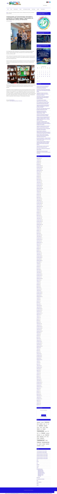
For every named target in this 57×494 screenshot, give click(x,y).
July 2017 (38, 316)
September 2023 (39, 206)
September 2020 (39, 260)
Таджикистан (42, 438)
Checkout (38, 464)
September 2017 (39, 313)
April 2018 (38, 302)
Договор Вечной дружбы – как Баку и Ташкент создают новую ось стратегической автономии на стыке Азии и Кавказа (43, 139)
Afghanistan (38, 422)
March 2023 (38, 215)
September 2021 (39, 242)
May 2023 (38, 212)
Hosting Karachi (26, 493)
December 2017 (39, 308)
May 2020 (38, 266)
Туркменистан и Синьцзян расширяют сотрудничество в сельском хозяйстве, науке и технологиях (43, 152)
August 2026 (38, 158)
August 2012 (38, 388)
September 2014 (39, 359)
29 (49, 76)
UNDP (37, 433)
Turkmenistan (40, 431)
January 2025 (38, 182)
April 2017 (38, 320)
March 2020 (38, 269)
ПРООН (47, 436)
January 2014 (38, 365)
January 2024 (38, 200)
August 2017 (38, 314)
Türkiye (46, 431)
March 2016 (38, 338)
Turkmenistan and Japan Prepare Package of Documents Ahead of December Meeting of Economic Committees (43, 97)
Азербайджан (47, 433)
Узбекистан (39, 442)
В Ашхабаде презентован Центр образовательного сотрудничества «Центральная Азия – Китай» (42, 112)
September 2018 (39, 296)
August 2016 (38, 332)
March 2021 (38, 251)
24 (39, 76)
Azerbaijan (42, 422)
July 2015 (38, 349)
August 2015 (38, 347)
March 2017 (38, 322)
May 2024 (38, 194)
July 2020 (38, 263)
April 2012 (38, 392)
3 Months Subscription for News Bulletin (42, 455)
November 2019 (39, 275)
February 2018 (39, 305)
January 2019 (38, 290)
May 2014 (38, 364)
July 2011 (38, 401)
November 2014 (39, 356)
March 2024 (38, 197)
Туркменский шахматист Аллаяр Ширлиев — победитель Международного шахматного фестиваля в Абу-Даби (43, 106)
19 (43, 74)
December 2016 (39, 326)
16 (37, 74)
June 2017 (38, 317)
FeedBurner (45, 416)
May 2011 (38, 404)
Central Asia (47, 422)
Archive (38, 461)
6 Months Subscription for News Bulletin (42, 458)
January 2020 (38, 272)
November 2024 (39, 185)
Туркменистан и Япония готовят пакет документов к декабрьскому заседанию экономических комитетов (42, 94)
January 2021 (38, 254)
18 (41, 74)
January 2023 (38, 218)
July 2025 (38, 173)
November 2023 (39, 203)
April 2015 (38, 352)
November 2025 (39, 167)
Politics (44, 427)
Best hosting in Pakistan (48, 493)
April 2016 (38, 337)
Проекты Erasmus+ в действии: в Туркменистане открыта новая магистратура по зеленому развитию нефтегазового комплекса (43, 132)
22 (49, 74)
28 (47, 76)
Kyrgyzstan (45, 425)
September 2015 (39, 346)
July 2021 (38, 245)
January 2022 (38, 236)
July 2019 (38, 281)
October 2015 (38, 344)
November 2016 (39, 328)
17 (39, 74)
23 (37, 76)
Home (7, 12)
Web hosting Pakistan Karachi (33, 493)
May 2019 (38, 284)
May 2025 (38, 176)
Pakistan (41, 427)
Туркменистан (40, 440)
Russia (47, 427)
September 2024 (39, 188)
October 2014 (38, 358)
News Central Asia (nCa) (13, 3)
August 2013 (38, 370)
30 (37, 78)
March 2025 (38, 179)
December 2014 (39, 355)
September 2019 (39, 278)
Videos (38, 483)
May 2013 (38, 374)
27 (45, 76)
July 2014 (38, 361)
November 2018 (39, 293)
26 (43, 76)
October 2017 (38, 311)
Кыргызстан (41, 436)
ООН (45, 436)
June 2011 (38, 403)
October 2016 (38, 329)
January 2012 (38, 397)
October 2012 (38, 385)
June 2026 (38, 161)
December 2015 (39, 341)
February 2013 (39, 379)
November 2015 (39, 343)
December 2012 (39, 382)
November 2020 (39, 257)
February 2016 (39, 340)
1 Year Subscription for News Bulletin (42, 452)
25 (41, 76)
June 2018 (38, 299)
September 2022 (39, 224)
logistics (38, 427)
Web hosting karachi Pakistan (41, 493)
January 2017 (38, 325)
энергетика (42, 445)
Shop (37, 480)
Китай (38, 436)
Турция (46, 440)
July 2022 (38, 227)
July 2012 (38, 389)
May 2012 (38, 391)
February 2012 (39, 395)
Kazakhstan (41, 425)
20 (45, 74)
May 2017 (38, 319)
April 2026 (38, 164)
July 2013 (38, 371)
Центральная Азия (45, 442)
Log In (37, 467)
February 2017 (39, 323)
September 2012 (39, 386)
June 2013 (38, 373)
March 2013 (38, 377)
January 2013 (38, 380)
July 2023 (38, 209)
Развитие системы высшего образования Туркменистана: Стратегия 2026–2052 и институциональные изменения (43, 87)
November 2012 (39, 383)
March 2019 (38, 287)
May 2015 (38, 350)
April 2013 (38, 376)
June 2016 (38, 334)
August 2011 (38, 400)
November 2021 (39, 239)
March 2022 (38, 233)
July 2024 (38, 191)
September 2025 (39, 170)
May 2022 (38, 230)
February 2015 (39, 353)
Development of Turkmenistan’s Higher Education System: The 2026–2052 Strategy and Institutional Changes (43, 90)
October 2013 (38, 368)
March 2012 (38, 394)
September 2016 (39, 331)
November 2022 (39, 221)
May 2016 (38, 335)
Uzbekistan (43, 433)
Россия (38, 438)
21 (47, 74)
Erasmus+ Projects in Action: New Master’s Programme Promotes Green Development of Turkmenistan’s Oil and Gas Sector (43, 135)
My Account (38, 477)
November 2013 (39, 367)
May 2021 (38, 248)
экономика (38, 445)
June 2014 (38, 362)
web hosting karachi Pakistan (14, 493)
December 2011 (39, 398)
